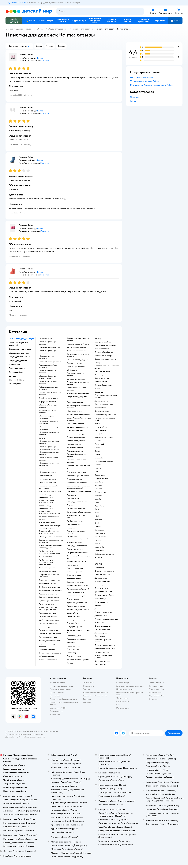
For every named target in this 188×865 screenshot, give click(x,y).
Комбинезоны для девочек (78, 393)
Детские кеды (100, 430)
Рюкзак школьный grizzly (49, 347)
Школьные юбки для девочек (47, 371)
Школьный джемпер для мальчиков (49, 464)
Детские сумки (101, 633)
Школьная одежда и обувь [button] (21, 338)
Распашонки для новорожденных (46, 496)
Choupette (99, 458)
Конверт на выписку (47, 479)
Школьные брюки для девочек (48, 406)
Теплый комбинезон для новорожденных (49, 532)
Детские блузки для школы (50, 362)
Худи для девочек (74, 444)
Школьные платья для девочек (48, 382)
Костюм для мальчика (48, 594)
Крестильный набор (47, 522)
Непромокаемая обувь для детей (106, 419)
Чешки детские (73, 646)
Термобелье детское (75, 592)
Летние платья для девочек (78, 434)
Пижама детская (101, 585)
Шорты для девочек (75, 411)
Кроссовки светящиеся (76, 639)
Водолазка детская (74, 579)
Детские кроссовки (75, 653)
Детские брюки (73, 613)
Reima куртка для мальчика (50, 640)
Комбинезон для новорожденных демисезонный (46, 562)
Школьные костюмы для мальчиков (49, 428)
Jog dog (98, 338)
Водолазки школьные (48, 469)
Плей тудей (99, 444)
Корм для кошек (156, 686)
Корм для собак (155, 692)
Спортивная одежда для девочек (77, 398)
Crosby (97, 523)
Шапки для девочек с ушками (103, 656)
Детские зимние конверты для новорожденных (50, 527)
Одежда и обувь (23, 28)
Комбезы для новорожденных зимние (49, 512)
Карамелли (99, 530)
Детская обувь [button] (16, 372)
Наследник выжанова (104, 461)
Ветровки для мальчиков (49, 580)
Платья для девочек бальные (78, 344)
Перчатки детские (102, 629)
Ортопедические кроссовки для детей (107, 367)
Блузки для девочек (75, 448)
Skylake (42, 438)
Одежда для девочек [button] (19, 353)
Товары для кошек (156, 682)
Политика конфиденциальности (63, 699)
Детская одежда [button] (16, 368)
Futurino (98, 489)
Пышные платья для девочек (78, 360)
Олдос (97, 448)
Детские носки (101, 578)
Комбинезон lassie (74, 542)
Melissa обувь (100, 408)
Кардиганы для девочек (76, 347)
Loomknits (99, 482)
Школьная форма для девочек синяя (47, 377)
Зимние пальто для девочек (50, 653)
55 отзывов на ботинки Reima (144, 81)
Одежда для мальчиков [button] (20, 349)
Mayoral (98, 468)
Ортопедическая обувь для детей (78, 631)
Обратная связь (56, 711)
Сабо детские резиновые (105, 415)
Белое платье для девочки (77, 427)
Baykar (97, 544)
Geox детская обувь (103, 342)
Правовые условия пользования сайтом (41, 731)
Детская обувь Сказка (104, 352)
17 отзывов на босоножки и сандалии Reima (151, 85)
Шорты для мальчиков (48, 623)
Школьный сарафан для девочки (48, 453)
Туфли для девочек (74, 479)
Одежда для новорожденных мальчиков (51, 541)
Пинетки (134, 97)
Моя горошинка (45, 557)
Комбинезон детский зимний (76, 516)
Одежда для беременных (77, 502)
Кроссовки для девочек (77, 483)
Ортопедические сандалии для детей (106, 396)
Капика (98, 465)
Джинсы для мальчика (48, 637)
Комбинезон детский (76, 509)
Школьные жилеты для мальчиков (48, 422)
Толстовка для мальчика (49, 597)
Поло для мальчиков (47, 604)
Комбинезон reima (74, 521)
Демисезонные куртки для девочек (78, 383)
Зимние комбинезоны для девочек (78, 339)
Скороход (99, 392)
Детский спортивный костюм (76, 532)
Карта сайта (55, 714)
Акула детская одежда (104, 437)
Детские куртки (73, 524)
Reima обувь (100, 375)
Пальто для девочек (75, 402)
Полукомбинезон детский (78, 553)
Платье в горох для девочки (78, 465)
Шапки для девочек (103, 626)
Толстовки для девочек (48, 660)
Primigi (97, 362)
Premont (98, 526)
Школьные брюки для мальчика (48, 357)
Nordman (71, 642)
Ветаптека (153, 699)
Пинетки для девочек (82, 28)
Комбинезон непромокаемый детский (77, 538)
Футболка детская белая (77, 603)
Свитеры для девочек (76, 379)
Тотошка (98, 496)
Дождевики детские (75, 582)
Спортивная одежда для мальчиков (49, 575)
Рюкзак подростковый (104, 612)
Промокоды (55, 696)
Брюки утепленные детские (78, 620)
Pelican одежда (101, 492)
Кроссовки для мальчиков (78, 476)
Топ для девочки (101, 602)
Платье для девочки (47, 649)
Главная (9, 28)
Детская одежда (45, 476)
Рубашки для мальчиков (49, 601)
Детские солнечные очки (105, 649)
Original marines (101, 478)
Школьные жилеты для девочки (48, 459)
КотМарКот (99, 568)
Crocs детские (73, 649)
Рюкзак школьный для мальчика (48, 366)
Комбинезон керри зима (77, 585)
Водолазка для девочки (76, 472)
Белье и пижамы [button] (16, 379)
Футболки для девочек (76, 351)
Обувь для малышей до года (50, 537)
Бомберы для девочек (76, 437)
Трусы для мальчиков (103, 592)
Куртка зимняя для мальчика (50, 590)
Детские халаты (101, 588)
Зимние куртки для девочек (78, 415)
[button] (175, 20)
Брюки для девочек (75, 430)
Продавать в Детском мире (61, 686)
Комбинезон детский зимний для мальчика (48, 608)
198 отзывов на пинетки (141, 77)
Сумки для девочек (103, 661)
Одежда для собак (156, 696)
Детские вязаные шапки (105, 645)
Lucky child (99, 547)
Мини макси (100, 533)
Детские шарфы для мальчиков (103, 641)
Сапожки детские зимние (105, 359)
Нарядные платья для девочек (47, 645)
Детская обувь (73, 623)
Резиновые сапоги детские (78, 660)
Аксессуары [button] (15, 383)
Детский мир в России (15, 737)
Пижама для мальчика (48, 616)
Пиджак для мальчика (76, 606)
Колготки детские (102, 574)
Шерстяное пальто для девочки (76, 461)
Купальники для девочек (105, 571)
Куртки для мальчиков (48, 571)
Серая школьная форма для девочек (50, 393)
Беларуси (41, 737)
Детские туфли (73, 498)
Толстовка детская (74, 572)
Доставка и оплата (57, 682)
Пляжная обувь (101, 427)
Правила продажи (57, 692)
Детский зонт (100, 664)
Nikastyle (98, 485)
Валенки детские (102, 349)
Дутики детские (101, 401)
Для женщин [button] (15, 364)
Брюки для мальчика (47, 584)
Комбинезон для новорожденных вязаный (49, 552)
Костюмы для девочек (76, 441)
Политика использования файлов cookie (64, 703)
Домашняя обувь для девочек (79, 491)
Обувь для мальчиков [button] (19, 356)
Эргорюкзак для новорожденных (46, 507)
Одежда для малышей (47, 483)
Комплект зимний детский (78, 589)
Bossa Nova (99, 506)
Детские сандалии (102, 371)
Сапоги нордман (74, 636)
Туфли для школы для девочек (47, 411)
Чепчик (98, 605)
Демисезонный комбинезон (79, 512)
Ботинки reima (101, 382)
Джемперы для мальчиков (50, 627)
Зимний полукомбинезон (78, 609)
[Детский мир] (29, 11)
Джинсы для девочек (75, 423)
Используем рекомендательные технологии (24, 734)
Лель (97, 509)
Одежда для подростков (77, 546)
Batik (97, 513)
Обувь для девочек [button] (18, 360)
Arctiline (98, 557)
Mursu (97, 423)
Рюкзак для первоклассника (106, 619)
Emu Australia (100, 537)
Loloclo (98, 499)
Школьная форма (46, 338)
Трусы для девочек (102, 581)
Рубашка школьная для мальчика (48, 388)
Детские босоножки (103, 385)
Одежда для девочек (75, 363)
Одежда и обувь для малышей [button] (18, 344)
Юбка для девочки (46, 656)
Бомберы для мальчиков (49, 620)
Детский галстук (101, 636)
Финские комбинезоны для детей (78, 557)
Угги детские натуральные (105, 345)
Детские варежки (102, 609)
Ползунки (71, 528)
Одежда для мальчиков (48, 630)
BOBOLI (98, 564)
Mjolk (97, 516)
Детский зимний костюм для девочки (79, 419)
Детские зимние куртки (77, 596)
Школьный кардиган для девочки (49, 433)
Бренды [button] (13, 376)
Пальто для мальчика (47, 613)
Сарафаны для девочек (48, 398)
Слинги (70, 505)
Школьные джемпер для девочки (49, 442)
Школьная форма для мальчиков (47, 352)
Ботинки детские (102, 411)
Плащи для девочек (75, 568)
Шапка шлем (100, 623)
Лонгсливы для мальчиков (50, 634)
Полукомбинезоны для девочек (76, 455)
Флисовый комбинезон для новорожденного (50, 547)
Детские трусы (101, 598)
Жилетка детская (74, 575)
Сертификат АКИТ (58, 708)
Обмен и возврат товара (60, 689)
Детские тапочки (74, 656)
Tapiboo (70, 663)
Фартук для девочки (47, 402)
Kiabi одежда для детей (104, 554)
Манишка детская (102, 652)
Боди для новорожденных (50, 491)
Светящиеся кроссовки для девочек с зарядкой (78, 487)
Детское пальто (73, 599)
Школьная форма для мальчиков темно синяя (49, 448)
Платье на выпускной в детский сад (48, 487)
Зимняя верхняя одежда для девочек (78, 406)
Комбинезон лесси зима (77, 561)
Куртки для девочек (75, 451)
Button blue (100, 475)
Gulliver (98, 441)
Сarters (97, 502)
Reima (97, 451)
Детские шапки (101, 616)
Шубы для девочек (74, 370)
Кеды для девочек (74, 495)
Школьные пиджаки (47, 472)
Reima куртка (72, 565)
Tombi (97, 388)
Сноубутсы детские (75, 627)
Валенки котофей (102, 378)
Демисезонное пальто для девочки (78, 355)
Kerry (97, 472)
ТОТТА (98, 561)
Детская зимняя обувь (104, 404)
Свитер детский (73, 616)
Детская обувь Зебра (103, 356)
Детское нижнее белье (104, 595)
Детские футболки (75, 549)
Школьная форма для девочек (47, 343)
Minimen (98, 520)
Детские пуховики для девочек (76, 389)
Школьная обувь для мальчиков (47, 417)
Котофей (98, 434)
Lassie (97, 454)
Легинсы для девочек (76, 367)
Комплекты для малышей (49, 568)
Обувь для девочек (57, 28)
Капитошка (99, 550)
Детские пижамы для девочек (75, 374)
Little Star (99, 540)
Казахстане (30, 737)
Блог (118, 704)
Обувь (39, 28)
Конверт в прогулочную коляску (49, 518)
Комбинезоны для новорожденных (46, 501)
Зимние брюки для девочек (78, 469)
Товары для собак (156, 689)
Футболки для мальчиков (49, 587)
